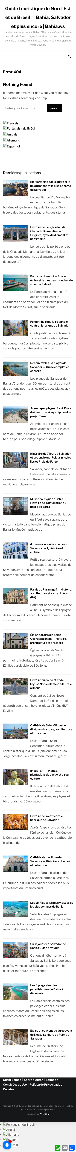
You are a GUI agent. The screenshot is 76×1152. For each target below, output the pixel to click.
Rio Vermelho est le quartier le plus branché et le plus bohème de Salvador (50, 185)
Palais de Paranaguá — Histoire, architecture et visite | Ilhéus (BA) (51, 593)
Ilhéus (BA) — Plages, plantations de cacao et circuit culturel (50, 774)
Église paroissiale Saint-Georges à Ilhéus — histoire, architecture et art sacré (48, 638)
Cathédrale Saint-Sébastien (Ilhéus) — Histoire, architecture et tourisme (51, 729)
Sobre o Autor (33, 1080)
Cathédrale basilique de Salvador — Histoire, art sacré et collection (50, 861)
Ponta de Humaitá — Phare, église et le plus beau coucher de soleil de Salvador (51, 280)
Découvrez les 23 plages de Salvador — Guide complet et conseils (49, 367)
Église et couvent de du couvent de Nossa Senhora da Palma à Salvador (51, 1034)
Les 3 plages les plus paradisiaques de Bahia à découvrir (46, 989)
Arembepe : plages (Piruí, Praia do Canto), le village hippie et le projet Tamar (50, 412)
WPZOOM (44, 1114)
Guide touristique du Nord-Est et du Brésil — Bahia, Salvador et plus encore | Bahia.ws (38, 17)
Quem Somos (12, 1080)
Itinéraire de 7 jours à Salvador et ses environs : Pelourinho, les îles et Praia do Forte (50, 457)
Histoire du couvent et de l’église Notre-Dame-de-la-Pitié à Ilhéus (51, 684)
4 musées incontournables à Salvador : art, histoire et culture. (48, 548)
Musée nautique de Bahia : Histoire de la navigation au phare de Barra (48, 503)
